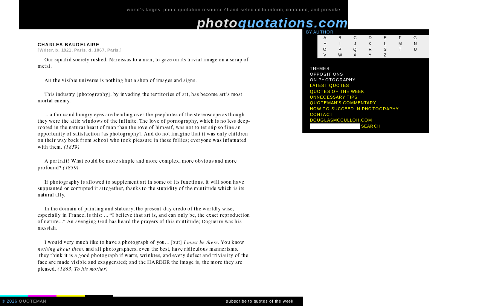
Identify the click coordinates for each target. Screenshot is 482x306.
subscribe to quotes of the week (260, 301)
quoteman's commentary (343, 102)
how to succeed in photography (354, 109)
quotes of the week (337, 91)
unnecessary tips (333, 97)
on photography (332, 80)
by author (320, 32)
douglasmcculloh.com (341, 120)
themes (319, 68)
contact (321, 114)
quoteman (32, 301)
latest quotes (329, 85)
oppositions (326, 74)
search (370, 126)
